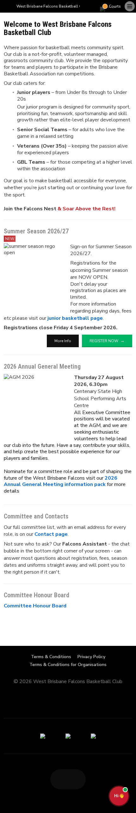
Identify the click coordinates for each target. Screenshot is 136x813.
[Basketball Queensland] (42, 736)
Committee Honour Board (35, 605)
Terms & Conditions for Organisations (68, 665)
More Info (62, 340)
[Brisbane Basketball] (68, 736)
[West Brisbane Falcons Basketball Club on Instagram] (95, 6)
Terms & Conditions (51, 657)
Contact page (51, 534)
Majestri (68, 691)
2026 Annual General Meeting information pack (60, 481)
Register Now (104, 340)
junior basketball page (75, 318)
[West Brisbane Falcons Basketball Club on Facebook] (85, 6)
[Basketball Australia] (93, 736)
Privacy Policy (91, 657)
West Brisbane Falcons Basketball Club (52, 6)
